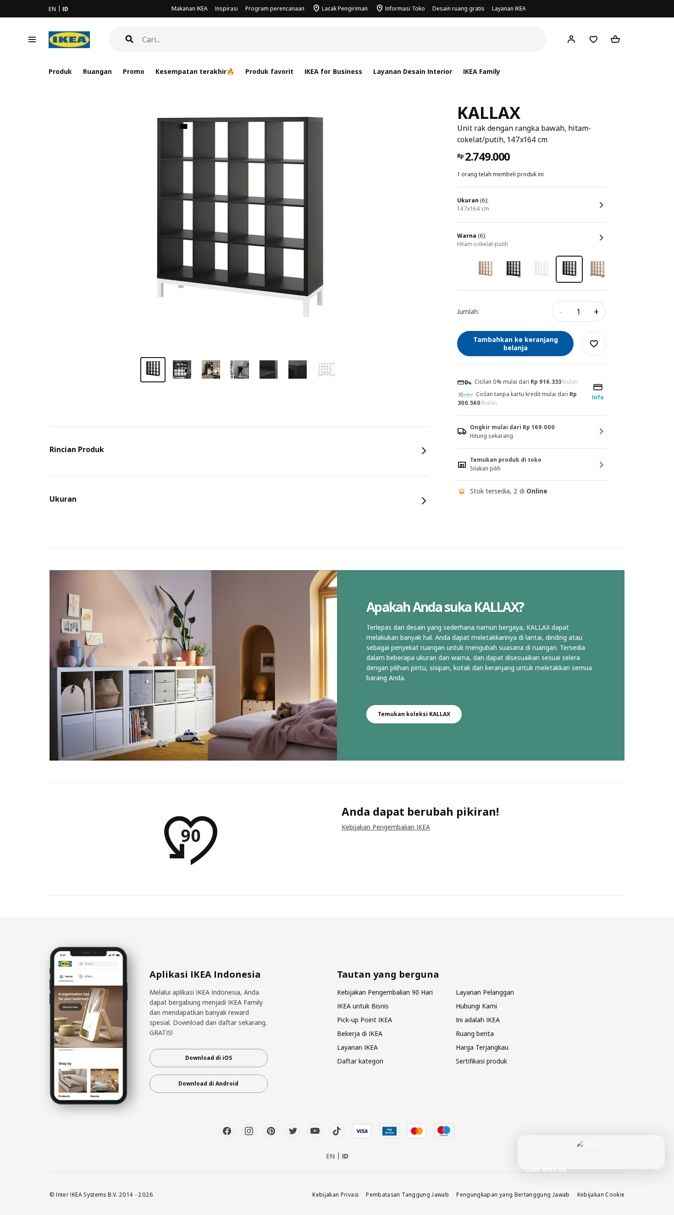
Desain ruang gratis (458, 8)
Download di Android (208, 1083)
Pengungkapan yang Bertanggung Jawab (513, 1194)
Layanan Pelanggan (485, 992)
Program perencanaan (274, 8)
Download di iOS (208, 1058)
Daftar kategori (360, 1061)
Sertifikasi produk (481, 1061)
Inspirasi (226, 8)
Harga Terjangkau (482, 1047)
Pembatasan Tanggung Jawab (407, 1194)
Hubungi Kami (476, 1006)
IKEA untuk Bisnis (363, 1006)
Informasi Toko (405, 8)
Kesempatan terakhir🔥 (194, 71)
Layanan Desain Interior (412, 71)
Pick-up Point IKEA (364, 1019)
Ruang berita (475, 1033)
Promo (133, 71)
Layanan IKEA (509, 8)
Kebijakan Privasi (335, 1194)
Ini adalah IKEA (478, 1019)
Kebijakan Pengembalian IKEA (386, 827)
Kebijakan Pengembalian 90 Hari (385, 992)
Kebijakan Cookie (601, 1194)
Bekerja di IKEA (359, 1033)
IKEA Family (481, 71)
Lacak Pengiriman (345, 8)
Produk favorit (269, 71)
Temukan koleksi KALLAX (414, 714)
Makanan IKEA (189, 8)
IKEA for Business (333, 71)
